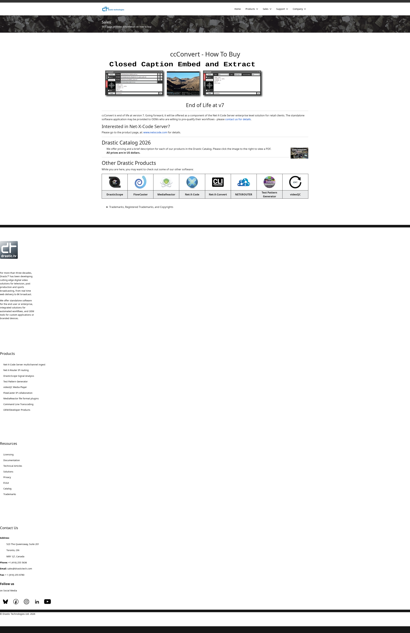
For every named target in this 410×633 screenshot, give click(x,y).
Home (237, 8)
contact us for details (238, 119)
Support (280, 8)
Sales (265, 8)
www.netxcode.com (155, 132)
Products (250, 8)
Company (298, 8)
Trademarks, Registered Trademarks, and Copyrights (141, 207)
